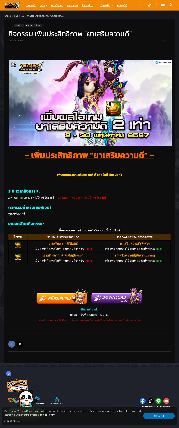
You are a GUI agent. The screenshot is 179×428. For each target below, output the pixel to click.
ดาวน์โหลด (57, 5)
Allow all (159, 416)
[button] (171, 5)
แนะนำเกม (72, 5)
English (17, 421)
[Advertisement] (89, 51)
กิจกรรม (29, 25)
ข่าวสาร (38, 25)
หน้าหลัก (31, 5)
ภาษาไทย (8, 421)
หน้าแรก (7, 16)
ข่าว (42, 5)
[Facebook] (11, 344)
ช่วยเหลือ (105, 5)
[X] (19, 344)
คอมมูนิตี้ (122, 5)
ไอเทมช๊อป (87, 5)
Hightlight (19, 16)
